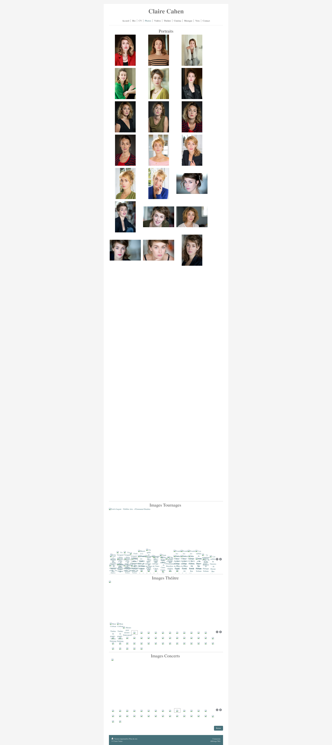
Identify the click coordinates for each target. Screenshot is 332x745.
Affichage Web (215, 741)
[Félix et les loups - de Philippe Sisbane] (199, 564)
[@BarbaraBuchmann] (125, 116)
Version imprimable (121, 739)
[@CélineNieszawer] (192, 183)
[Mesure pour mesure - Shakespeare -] (127, 632)
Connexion (216, 739)
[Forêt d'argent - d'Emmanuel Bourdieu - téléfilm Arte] (170, 564)
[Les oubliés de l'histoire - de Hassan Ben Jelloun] (191, 565)
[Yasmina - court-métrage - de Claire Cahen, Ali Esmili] (163, 565)
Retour (218, 728)
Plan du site (133, 739)
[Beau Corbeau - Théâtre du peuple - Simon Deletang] (113, 632)
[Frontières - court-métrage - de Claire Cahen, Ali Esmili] (141, 565)
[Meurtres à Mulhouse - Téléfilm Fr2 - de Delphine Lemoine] (166, 532)
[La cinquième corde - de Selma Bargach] (113, 570)
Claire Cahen (166, 10)
